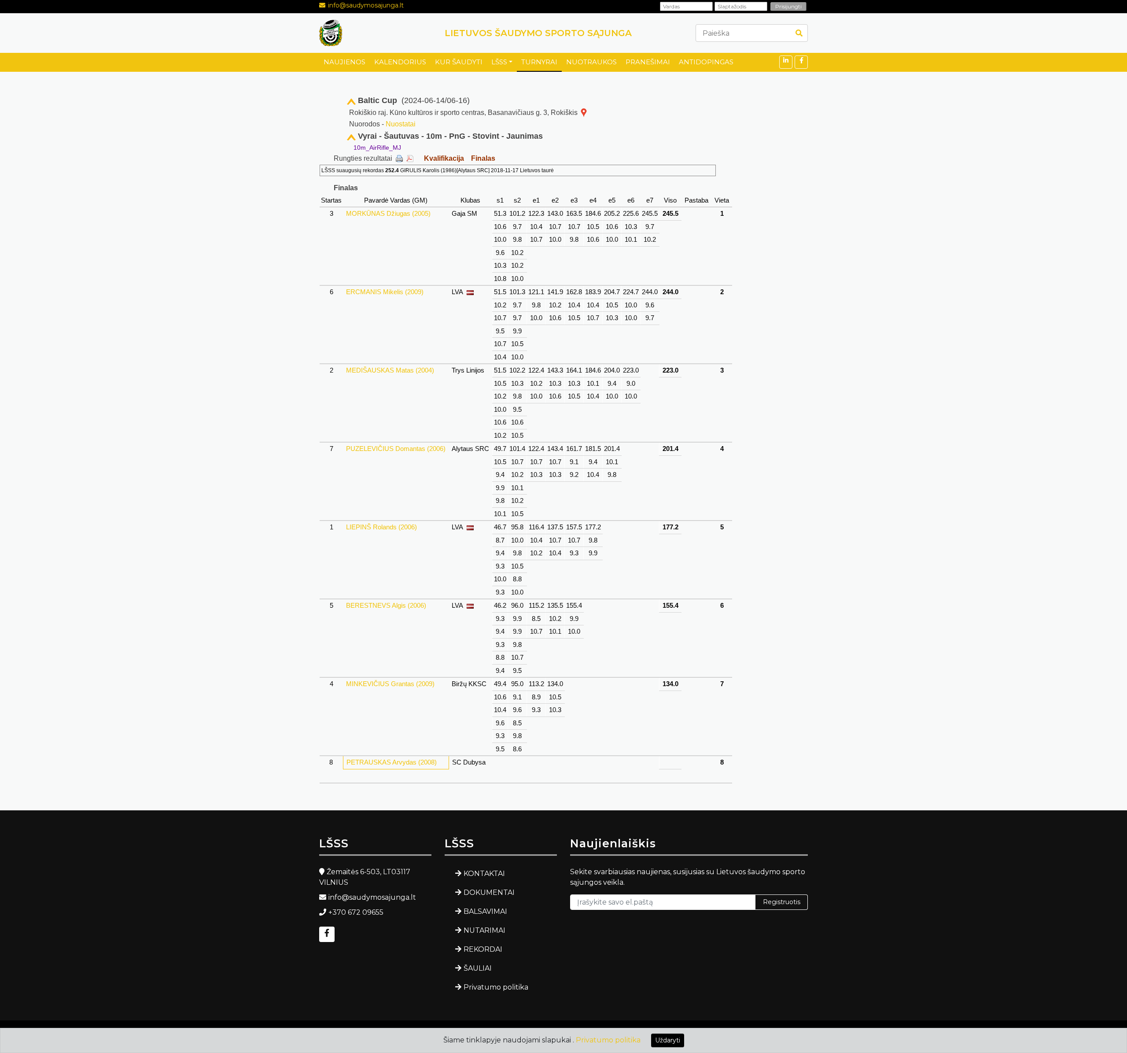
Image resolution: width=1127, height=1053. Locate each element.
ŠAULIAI (478, 968)
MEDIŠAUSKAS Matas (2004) (390, 370)
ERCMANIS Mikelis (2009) (384, 292)
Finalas (483, 158)
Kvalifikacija (444, 158)
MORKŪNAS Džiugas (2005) (388, 213)
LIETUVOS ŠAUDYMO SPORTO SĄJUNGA (538, 33)
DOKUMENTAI (489, 892)
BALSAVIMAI (485, 911)
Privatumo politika (496, 987)
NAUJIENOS (344, 62)
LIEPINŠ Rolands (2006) (381, 527)
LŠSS (499, 62)
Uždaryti (667, 1040)
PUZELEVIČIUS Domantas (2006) (395, 448)
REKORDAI (483, 949)
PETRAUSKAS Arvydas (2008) (391, 762)
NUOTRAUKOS (591, 62)
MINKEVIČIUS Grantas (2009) (390, 683)
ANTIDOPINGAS (706, 62)
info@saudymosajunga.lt (366, 5)
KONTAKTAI (484, 873)
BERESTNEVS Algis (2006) (386, 605)
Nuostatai (401, 124)
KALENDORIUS (400, 62)
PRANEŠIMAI (648, 62)
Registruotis (781, 902)
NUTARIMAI (484, 930)
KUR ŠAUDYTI (458, 62)
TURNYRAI (539, 62)
